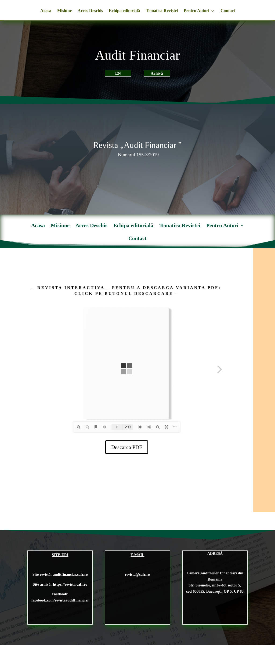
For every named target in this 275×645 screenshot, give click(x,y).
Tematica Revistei (162, 11)
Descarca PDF (126, 447)
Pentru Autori (196, 11)
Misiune (64, 11)
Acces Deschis (90, 11)
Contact (227, 11)
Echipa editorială (124, 11)
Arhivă (157, 73)
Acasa (45, 11)
